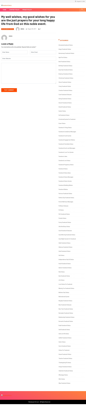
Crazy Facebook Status (65, 86)
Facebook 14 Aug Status (65, 127)
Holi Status (61, 255)
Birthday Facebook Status (65, 65)
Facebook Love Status (64, 160)
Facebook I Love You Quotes (66, 152)
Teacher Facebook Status (65, 358)
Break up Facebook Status (65, 74)
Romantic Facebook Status (66, 321)
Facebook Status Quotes (65, 181)
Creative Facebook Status (65, 90)
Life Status (61, 280)
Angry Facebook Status (65, 49)
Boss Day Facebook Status (66, 70)
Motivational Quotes (64, 296)
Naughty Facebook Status (65, 300)
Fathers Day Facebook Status (66, 197)
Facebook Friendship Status (66, 144)
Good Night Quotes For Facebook (67, 239)
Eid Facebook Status (7, 29)
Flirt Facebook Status (64, 214)
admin (22, 29)
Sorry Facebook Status (65, 346)
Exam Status (62, 123)
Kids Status (62, 272)
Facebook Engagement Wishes (67, 140)
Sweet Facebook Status (65, 354)
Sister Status (62, 342)
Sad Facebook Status (64, 329)
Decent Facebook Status (65, 102)
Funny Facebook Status (65, 222)
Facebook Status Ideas (65, 173)
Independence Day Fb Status (66, 259)
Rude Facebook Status (65, 325)
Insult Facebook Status (65, 263)
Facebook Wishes (63, 189)
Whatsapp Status (63, 375)
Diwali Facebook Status (65, 107)
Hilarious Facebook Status (65, 247)
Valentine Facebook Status (66, 371)
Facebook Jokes (63, 156)
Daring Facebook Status (65, 98)
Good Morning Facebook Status (67, 234)
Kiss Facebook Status (64, 276)
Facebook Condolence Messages (67, 131)
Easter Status (62, 111)
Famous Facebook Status (65, 193)
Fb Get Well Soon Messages (66, 201)
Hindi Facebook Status (64, 251)
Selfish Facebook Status (65, 338)
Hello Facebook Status (64, 243)
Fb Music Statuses (63, 206)
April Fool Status (63, 57)
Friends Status (62, 218)
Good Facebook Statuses (65, 230)
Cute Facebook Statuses (65, 94)
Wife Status (62, 379)
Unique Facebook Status (65, 366)
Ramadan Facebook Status (66, 313)
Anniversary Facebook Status (66, 53)
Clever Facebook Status (65, 82)
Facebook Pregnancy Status (66, 164)
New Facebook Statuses (65, 305)
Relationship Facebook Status (66, 317)
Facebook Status (63, 168)
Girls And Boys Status (64, 226)
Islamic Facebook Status (65, 267)
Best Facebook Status (64, 61)
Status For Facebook (64, 350)
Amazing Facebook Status (66, 45)
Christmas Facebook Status (66, 78)
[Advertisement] (72, 27)
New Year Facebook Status (66, 309)
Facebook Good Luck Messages (67, 148)
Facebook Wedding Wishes (66, 185)
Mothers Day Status (64, 292)
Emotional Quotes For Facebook (67, 119)
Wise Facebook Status (64, 383)
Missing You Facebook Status (66, 288)
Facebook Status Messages (66, 177)
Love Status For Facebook (65, 284)
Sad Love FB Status (64, 333)
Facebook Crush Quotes (65, 135)
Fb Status (61, 210)
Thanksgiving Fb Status (65, 362)
